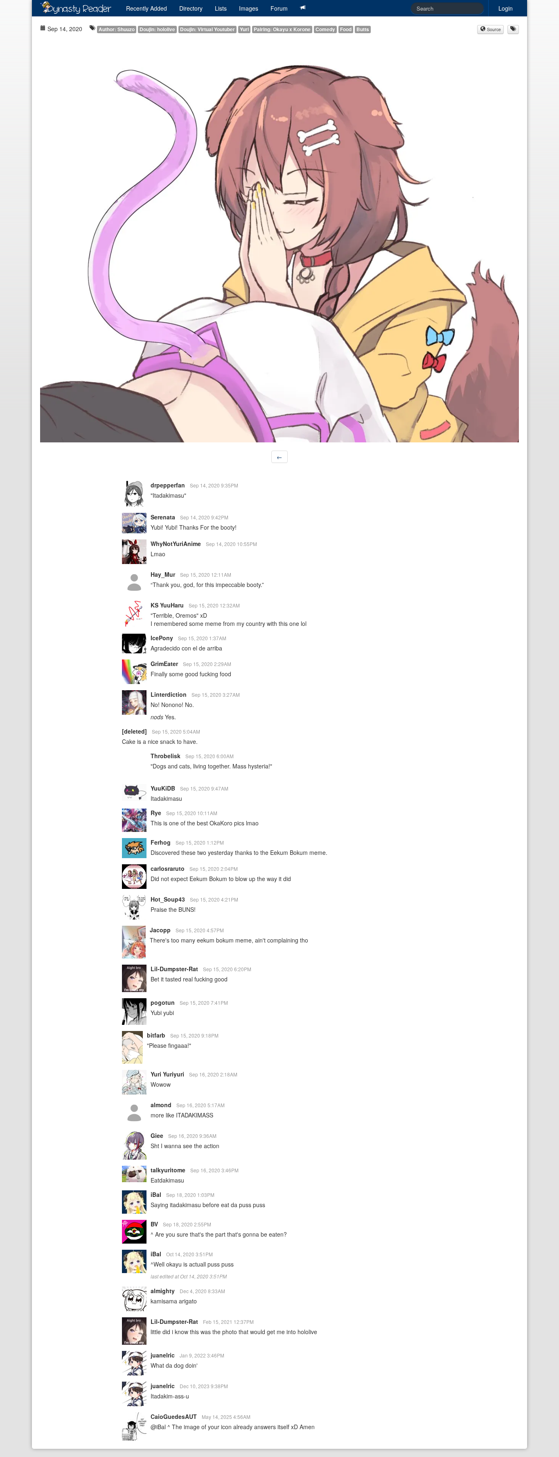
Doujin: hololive (157, 29)
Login (505, 8)
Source (493, 29)
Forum (279, 8)
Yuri (244, 29)
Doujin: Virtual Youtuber (207, 29)
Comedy (325, 29)
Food (346, 29)
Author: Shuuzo (117, 29)
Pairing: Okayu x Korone (282, 29)
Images (248, 8)
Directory (191, 8)
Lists (221, 8)
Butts (362, 29)
